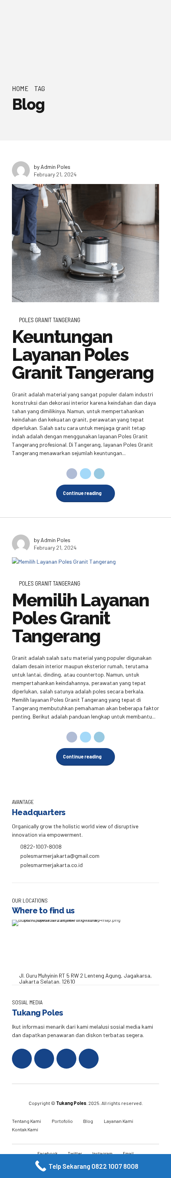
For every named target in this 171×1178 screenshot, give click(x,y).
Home (20, 88)
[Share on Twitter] (85, 473)
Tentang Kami (26, 1121)
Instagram (102, 1153)
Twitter (75, 1153)
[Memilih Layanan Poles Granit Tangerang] (85, 561)
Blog (88, 1121)
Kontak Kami (25, 1129)
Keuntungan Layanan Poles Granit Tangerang (83, 354)
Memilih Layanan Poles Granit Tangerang (80, 618)
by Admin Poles (52, 166)
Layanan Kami (118, 1121)
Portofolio (62, 1121)
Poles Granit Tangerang (49, 319)
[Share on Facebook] (72, 473)
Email (128, 1153)
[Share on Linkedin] (99, 473)
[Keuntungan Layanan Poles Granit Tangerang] (85, 243)
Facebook (47, 1153)
